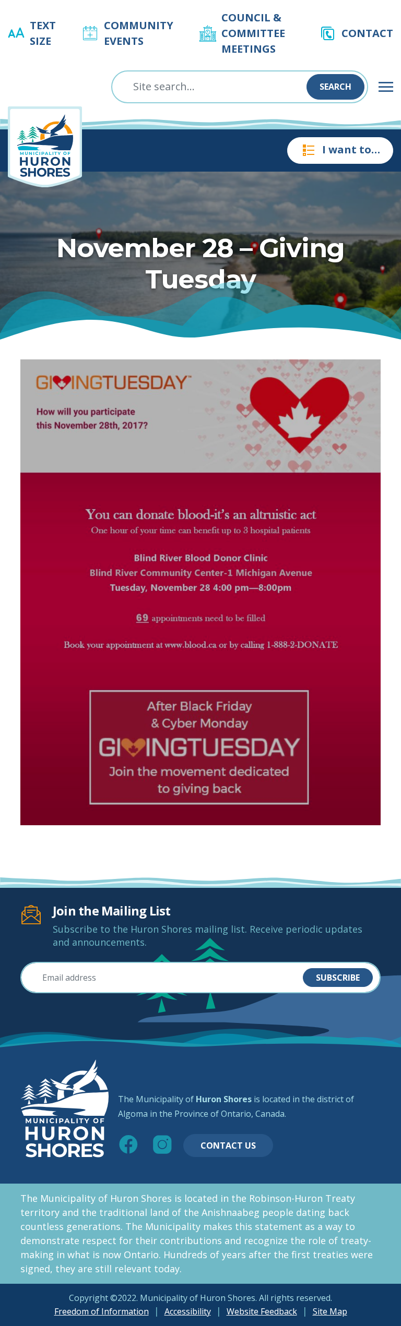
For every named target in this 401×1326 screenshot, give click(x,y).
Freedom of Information (101, 1311)
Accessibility (187, 1311)
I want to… (351, 149)
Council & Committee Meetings (253, 33)
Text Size (43, 33)
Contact (367, 33)
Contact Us (228, 1145)
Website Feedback (262, 1311)
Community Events (138, 33)
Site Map (330, 1311)
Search (335, 86)
